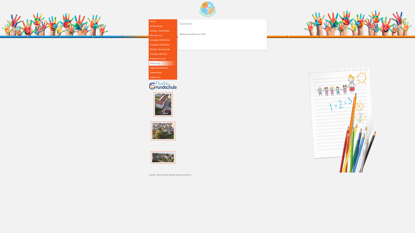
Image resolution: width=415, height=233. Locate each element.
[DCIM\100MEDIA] (163, 157)
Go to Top (262, 175)
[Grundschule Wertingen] (207, 9)
